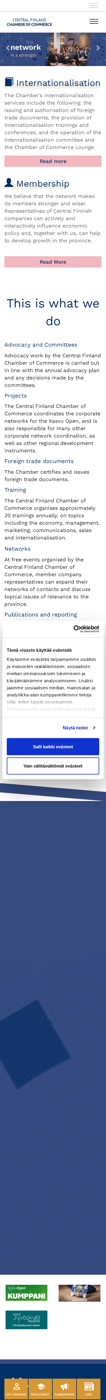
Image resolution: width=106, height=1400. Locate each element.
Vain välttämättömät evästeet (53, 765)
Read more (53, 161)
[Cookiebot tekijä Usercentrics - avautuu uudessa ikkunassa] (74, 629)
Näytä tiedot (75, 727)
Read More (53, 262)
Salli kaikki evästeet (53, 746)
